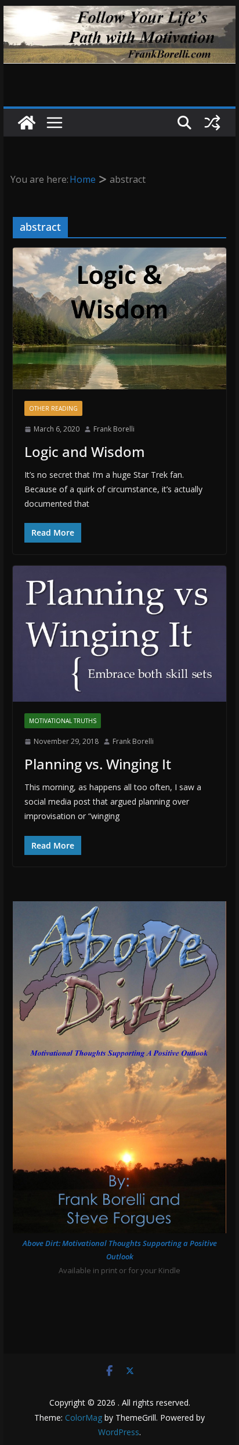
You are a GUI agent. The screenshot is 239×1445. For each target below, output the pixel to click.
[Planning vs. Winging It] (119, 634)
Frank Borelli (114, 429)
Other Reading (53, 408)
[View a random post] (212, 123)
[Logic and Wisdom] (119, 318)
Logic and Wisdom (84, 451)
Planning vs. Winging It (97, 763)
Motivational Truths (62, 721)
